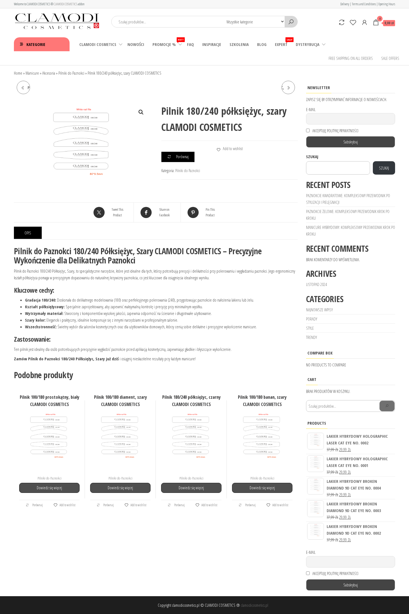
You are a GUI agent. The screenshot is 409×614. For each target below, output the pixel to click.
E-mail (311, 109)
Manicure (32, 73)
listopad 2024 (316, 284)
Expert (283, 42)
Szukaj (312, 156)
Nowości (135, 44)
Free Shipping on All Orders (351, 58)
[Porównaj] (341, 22)
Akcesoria (48, 73)
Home (18, 73)
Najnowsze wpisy (319, 309)
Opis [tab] (27, 233)
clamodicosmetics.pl (254, 605)
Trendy (311, 337)
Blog (262, 44)
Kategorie (35, 44)
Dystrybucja (307, 44)
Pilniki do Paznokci (71, 73)
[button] (141, 112)
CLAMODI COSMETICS (65, 4)
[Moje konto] (364, 22)
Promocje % (167, 42)
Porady (311, 319)
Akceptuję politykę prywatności (335, 130)
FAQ (190, 44)
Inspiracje (211, 44)
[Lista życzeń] (353, 22)
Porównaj (37, 505)
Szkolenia (239, 44)
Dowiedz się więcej (49, 487)
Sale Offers (390, 58)
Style (310, 328)
